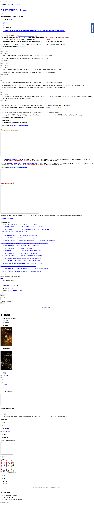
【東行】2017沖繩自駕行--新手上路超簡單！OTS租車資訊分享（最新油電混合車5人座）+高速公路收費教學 (25, 229)
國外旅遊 (10, 288)
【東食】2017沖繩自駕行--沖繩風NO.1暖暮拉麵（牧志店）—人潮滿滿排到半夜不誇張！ (20, 245)
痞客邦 (7, 285)
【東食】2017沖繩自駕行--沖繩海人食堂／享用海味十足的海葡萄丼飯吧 (17, 248)
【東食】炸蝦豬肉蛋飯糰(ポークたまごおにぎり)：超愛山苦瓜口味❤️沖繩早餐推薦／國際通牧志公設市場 (24, 243)
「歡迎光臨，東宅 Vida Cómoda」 (26, 36)
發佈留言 (2, 302)
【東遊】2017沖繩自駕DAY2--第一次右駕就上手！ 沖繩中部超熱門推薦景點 (18, 266)
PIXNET (37, 487)
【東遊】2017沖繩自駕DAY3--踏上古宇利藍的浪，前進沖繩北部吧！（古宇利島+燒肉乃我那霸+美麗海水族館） (26, 268)
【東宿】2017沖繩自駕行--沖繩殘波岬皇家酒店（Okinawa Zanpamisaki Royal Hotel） (19, 235)
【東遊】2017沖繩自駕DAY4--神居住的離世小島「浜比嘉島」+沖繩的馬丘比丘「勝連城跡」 (21, 271)
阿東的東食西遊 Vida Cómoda (14, 10)
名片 (4, 25)
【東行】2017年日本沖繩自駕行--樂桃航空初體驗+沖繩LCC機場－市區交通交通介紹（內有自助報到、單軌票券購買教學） (28, 240)
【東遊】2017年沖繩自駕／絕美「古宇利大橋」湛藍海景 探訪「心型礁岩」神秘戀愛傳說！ (21, 258)
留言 (10, 285)
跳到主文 (3, 13)
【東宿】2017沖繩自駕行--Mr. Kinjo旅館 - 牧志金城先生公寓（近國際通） (17, 231)
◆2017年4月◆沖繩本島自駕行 (15, 290)
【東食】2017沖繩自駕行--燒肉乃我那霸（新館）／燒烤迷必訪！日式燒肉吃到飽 (19, 253)
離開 (7, 502)
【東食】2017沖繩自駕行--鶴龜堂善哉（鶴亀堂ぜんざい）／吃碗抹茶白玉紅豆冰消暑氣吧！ (34, 31)
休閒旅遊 (11, 19)
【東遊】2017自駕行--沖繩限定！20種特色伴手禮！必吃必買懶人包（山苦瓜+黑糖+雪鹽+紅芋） (22, 226)
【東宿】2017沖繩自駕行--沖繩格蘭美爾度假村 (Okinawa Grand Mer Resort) (17, 238)
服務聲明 (59, 487)
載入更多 (2, 295)
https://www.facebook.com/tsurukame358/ (19, 125)
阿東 (2, 278)
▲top (2, 292)
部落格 (4, 23)
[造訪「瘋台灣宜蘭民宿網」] (6, 431)
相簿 (4, 22)
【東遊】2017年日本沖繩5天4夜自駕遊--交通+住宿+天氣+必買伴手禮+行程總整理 (19, 224)
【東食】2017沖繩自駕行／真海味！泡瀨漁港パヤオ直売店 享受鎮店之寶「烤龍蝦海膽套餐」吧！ (23, 260)
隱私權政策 (54, 487)
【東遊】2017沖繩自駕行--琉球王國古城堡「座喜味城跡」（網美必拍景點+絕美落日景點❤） (21, 250)
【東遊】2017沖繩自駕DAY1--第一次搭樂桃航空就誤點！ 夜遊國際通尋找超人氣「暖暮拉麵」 (22, 263)
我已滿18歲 (3, 502)
